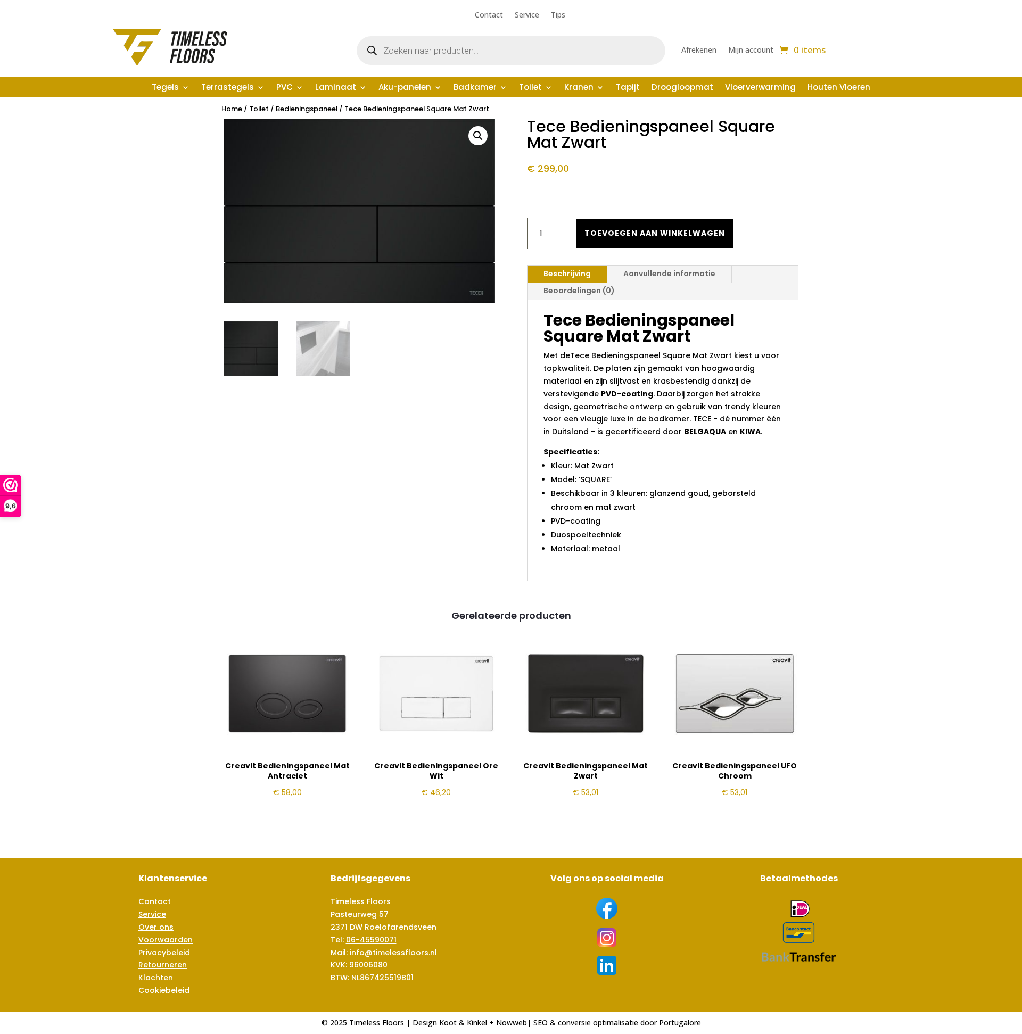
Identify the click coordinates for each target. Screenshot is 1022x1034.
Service (527, 15)
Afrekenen (698, 50)
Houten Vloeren (838, 88)
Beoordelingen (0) (579, 290)
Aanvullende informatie (669, 273)
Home (231, 109)
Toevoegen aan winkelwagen (654, 233)
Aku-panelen (404, 88)
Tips (558, 15)
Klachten (155, 977)
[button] (478, 135)
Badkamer (475, 88)
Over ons (156, 927)
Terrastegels (227, 88)
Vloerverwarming (760, 88)
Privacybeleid (164, 952)
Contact (489, 15)
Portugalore (680, 1023)
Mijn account (750, 50)
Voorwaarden (165, 939)
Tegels (165, 88)
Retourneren (162, 964)
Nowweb (511, 1023)
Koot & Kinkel (463, 1023)
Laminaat (335, 88)
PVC (284, 88)
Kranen (579, 88)
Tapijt (628, 88)
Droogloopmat (682, 88)
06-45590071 (371, 939)
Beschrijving (567, 273)
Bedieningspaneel (306, 109)
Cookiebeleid (163, 990)
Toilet (530, 88)
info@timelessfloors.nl (393, 952)
